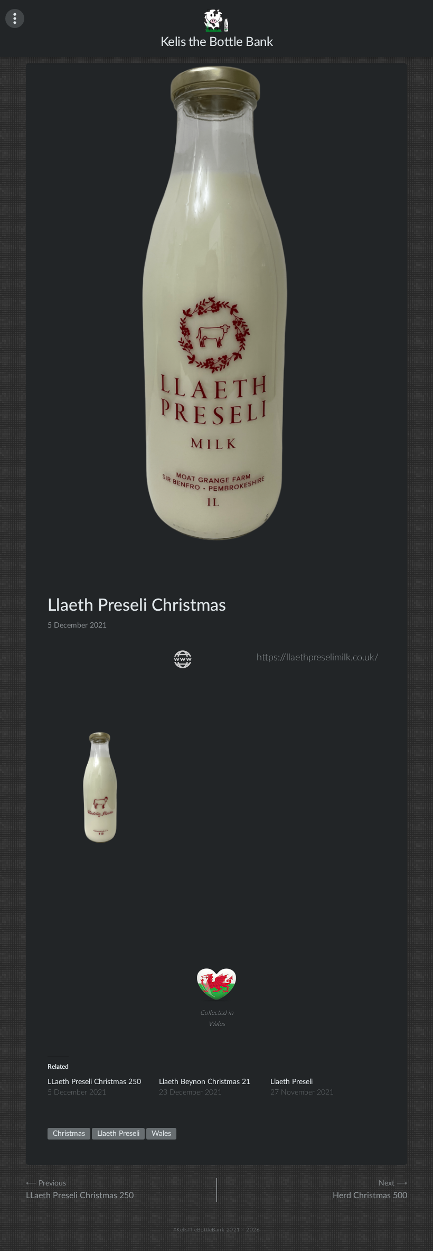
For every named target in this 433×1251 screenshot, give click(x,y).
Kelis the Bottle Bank (217, 42)
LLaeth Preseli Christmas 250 (94, 1082)
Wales (161, 1133)
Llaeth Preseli (291, 1082)
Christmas (69, 1133)
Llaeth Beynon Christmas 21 (204, 1082)
